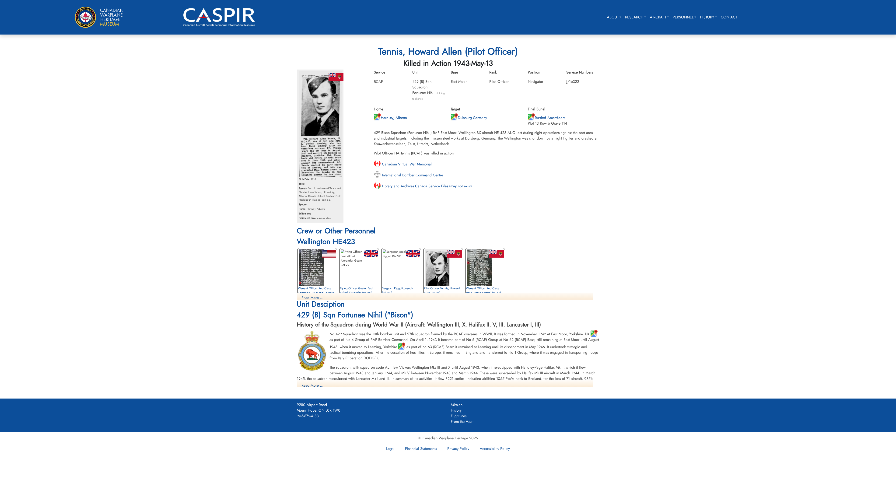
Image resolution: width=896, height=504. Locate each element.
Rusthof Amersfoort (550, 117)
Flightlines (458, 416)
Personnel (683, 17)
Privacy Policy (458, 448)
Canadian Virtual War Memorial (406, 164)
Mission (456, 404)
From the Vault (462, 421)
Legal (390, 448)
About (613, 17)
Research (634, 17)
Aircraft (658, 17)
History (707, 17)
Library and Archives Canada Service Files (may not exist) (426, 186)
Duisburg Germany (472, 117)
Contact (729, 17)
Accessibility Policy (495, 448)
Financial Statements (421, 448)
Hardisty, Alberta (394, 117)
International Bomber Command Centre (412, 175)
